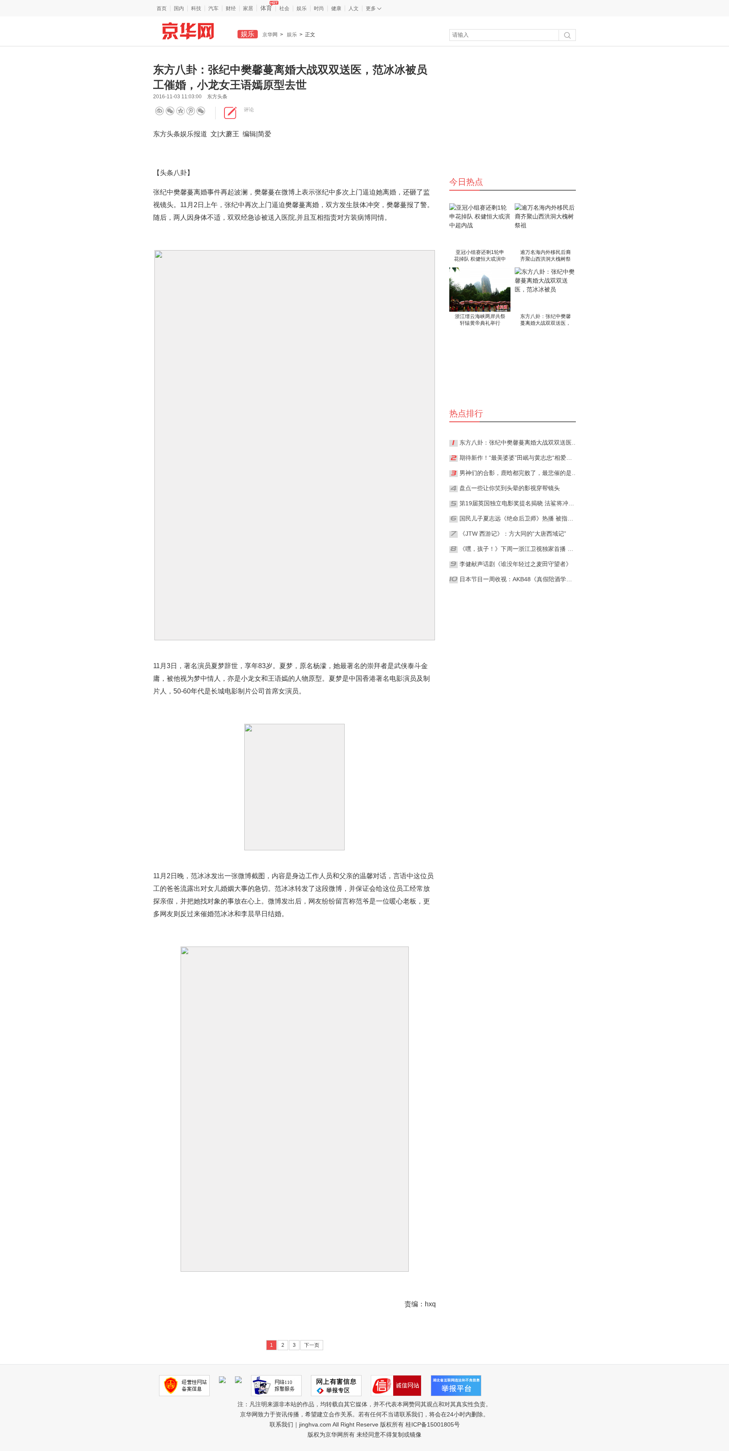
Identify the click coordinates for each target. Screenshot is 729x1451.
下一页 (311, 1345)
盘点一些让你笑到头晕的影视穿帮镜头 (509, 488)
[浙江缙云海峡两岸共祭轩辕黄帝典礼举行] (479, 289)
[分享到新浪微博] (159, 111)
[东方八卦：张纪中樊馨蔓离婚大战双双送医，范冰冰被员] (545, 289)
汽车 (213, 8)
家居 (248, 8)
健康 (336, 8)
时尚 (319, 8)
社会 (284, 8)
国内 (179, 8)
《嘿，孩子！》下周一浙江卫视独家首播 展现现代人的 (518, 548)
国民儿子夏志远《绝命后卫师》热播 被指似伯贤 (518, 518)
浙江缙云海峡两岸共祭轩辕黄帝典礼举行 (480, 319)
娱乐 (302, 8)
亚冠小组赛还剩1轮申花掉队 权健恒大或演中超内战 (480, 256)
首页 (162, 8)
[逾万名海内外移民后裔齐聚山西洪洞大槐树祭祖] (545, 225)
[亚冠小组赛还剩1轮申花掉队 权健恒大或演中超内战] (479, 225)
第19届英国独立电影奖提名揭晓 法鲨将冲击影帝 (518, 503)
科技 (196, 8)
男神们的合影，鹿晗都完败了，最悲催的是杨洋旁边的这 (518, 472)
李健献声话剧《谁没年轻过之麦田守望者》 (515, 564)
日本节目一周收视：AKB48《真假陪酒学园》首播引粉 (518, 579)
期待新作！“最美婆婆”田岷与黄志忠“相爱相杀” (518, 457)
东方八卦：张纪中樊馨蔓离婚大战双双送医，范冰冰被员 (545, 320)
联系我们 (281, 1424)
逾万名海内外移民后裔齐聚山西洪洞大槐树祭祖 (545, 256)
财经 (231, 8)
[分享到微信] (170, 111)
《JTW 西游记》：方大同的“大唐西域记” (512, 533)
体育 (266, 8)
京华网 (270, 35)
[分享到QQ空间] (193, 111)
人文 (353, 8)
